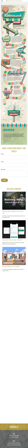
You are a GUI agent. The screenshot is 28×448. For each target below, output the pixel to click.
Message (3, 169)
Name (2, 154)
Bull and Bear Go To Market (11, 266)
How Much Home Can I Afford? (12, 240)
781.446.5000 (15, 435)
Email (2, 161)
